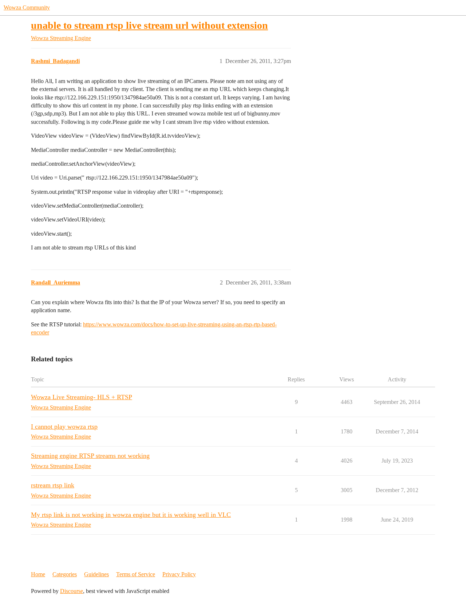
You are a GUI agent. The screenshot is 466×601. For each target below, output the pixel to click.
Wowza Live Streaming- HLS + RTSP (81, 397)
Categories (64, 574)
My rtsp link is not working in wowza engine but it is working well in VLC (131, 514)
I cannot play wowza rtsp (64, 426)
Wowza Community (27, 7)
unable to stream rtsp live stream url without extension (149, 25)
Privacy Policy (179, 574)
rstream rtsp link (52, 485)
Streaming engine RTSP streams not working (90, 455)
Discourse (71, 591)
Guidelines (96, 574)
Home (38, 574)
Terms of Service (135, 574)
